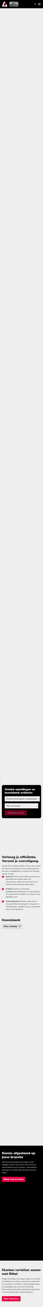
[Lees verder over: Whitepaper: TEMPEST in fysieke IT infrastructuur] (21, 1009)
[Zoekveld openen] (35, 4)
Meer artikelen (11, 926)
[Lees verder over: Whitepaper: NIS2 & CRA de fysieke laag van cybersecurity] (21, 957)
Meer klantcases (11, 1298)
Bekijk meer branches (14, 1179)
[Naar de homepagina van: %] (10, 4)
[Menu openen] (39, 4)
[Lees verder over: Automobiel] (21, 1228)
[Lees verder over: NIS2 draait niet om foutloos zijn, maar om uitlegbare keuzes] (21, 1115)
